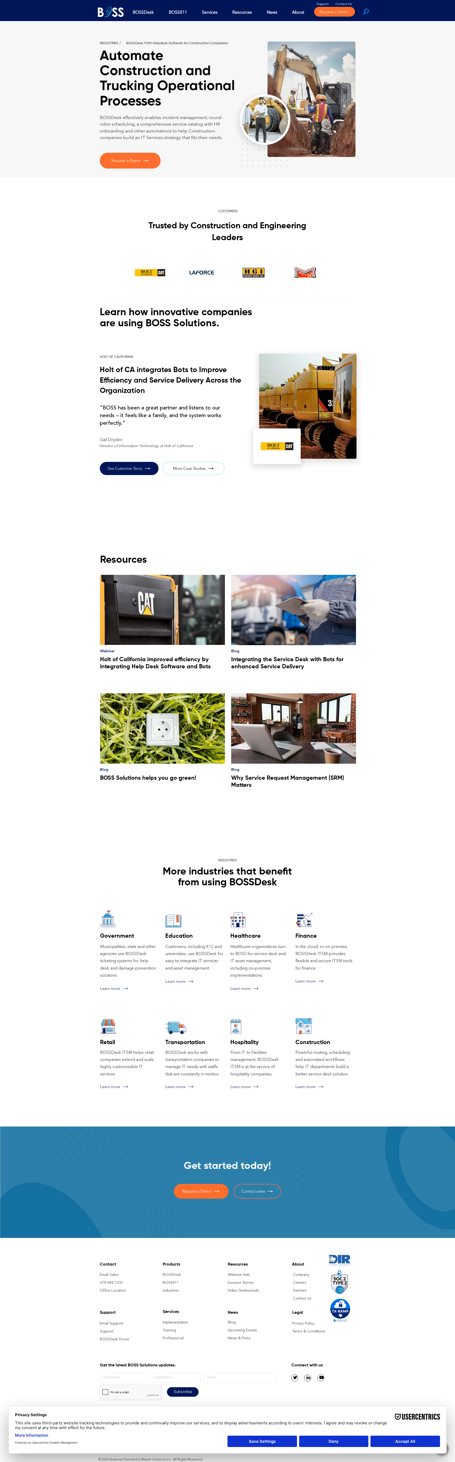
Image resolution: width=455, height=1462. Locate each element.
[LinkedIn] (308, 1377)
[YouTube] (321, 1377)
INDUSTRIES (109, 43)
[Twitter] (295, 1377)
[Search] (365, 11)
